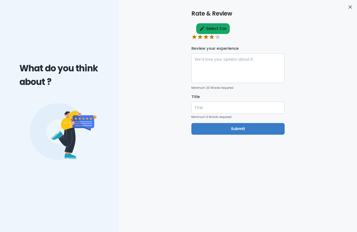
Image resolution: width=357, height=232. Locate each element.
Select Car (216, 28)
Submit (238, 129)
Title (195, 96)
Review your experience (215, 48)
